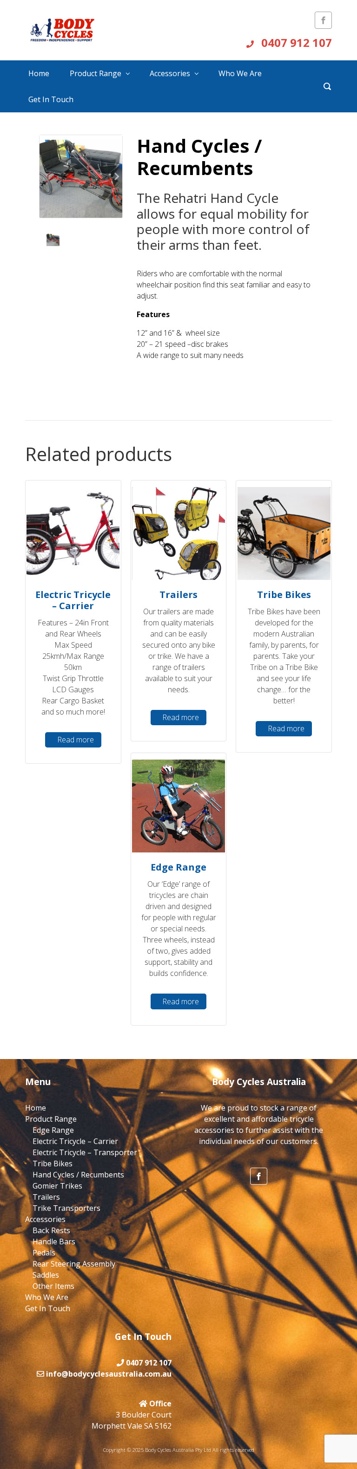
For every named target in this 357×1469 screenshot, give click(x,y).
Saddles (46, 1275)
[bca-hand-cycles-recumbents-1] (81, 176)
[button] (116, 176)
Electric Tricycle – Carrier (75, 1141)
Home (38, 73)
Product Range (95, 73)
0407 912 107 (295, 42)
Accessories (170, 73)
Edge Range (53, 1130)
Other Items (53, 1286)
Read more (75, 739)
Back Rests (51, 1230)
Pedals (44, 1253)
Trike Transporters (66, 1208)
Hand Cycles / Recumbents (78, 1175)
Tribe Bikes (53, 1163)
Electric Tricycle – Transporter (85, 1152)
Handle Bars (54, 1241)
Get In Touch (50, 99)
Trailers (46, 1197)
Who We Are (240, 73)
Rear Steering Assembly (74, 1264)
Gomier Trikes (57, 1186)
